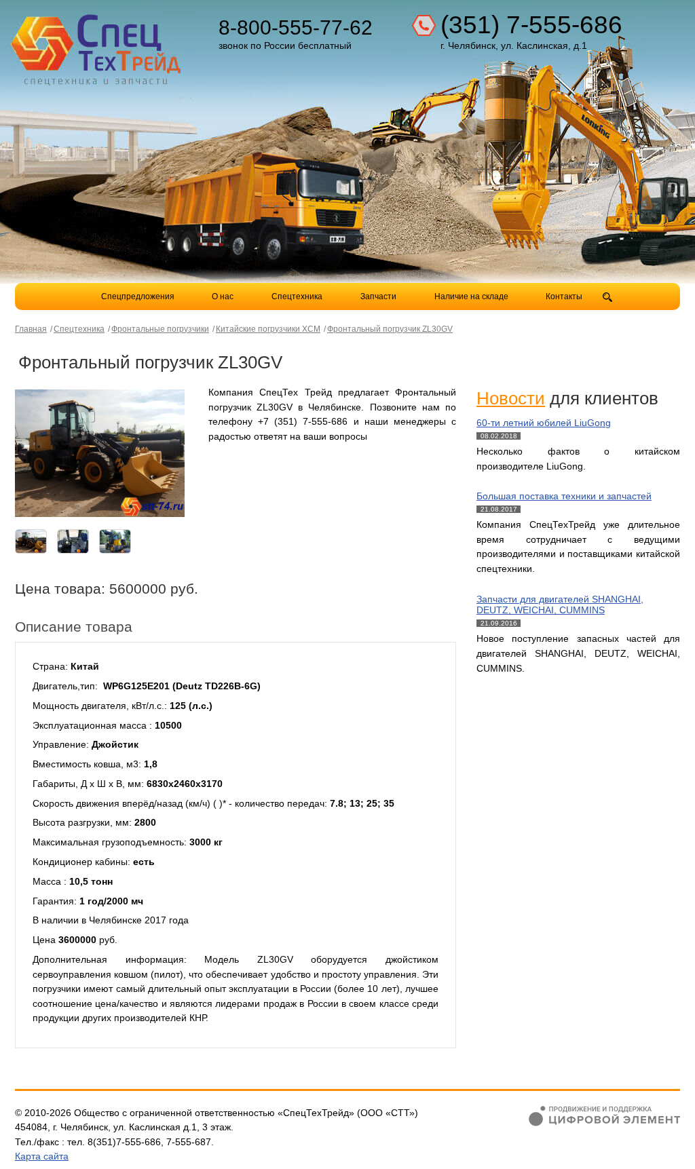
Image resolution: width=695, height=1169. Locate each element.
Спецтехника (296, 296)
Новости (510, 398)
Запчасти (379, 296)
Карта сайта (42, 1156)
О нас (222, 296)
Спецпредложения (137, 296)
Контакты (564, 296)
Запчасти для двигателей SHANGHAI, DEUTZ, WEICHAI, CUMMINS (559, 605)
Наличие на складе (471, 296)
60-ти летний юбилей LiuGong (543, 422)
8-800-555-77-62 (296, 27)
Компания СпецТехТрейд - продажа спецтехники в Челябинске (98, 45)
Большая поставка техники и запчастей (564, 496)
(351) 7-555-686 (531, 25)
